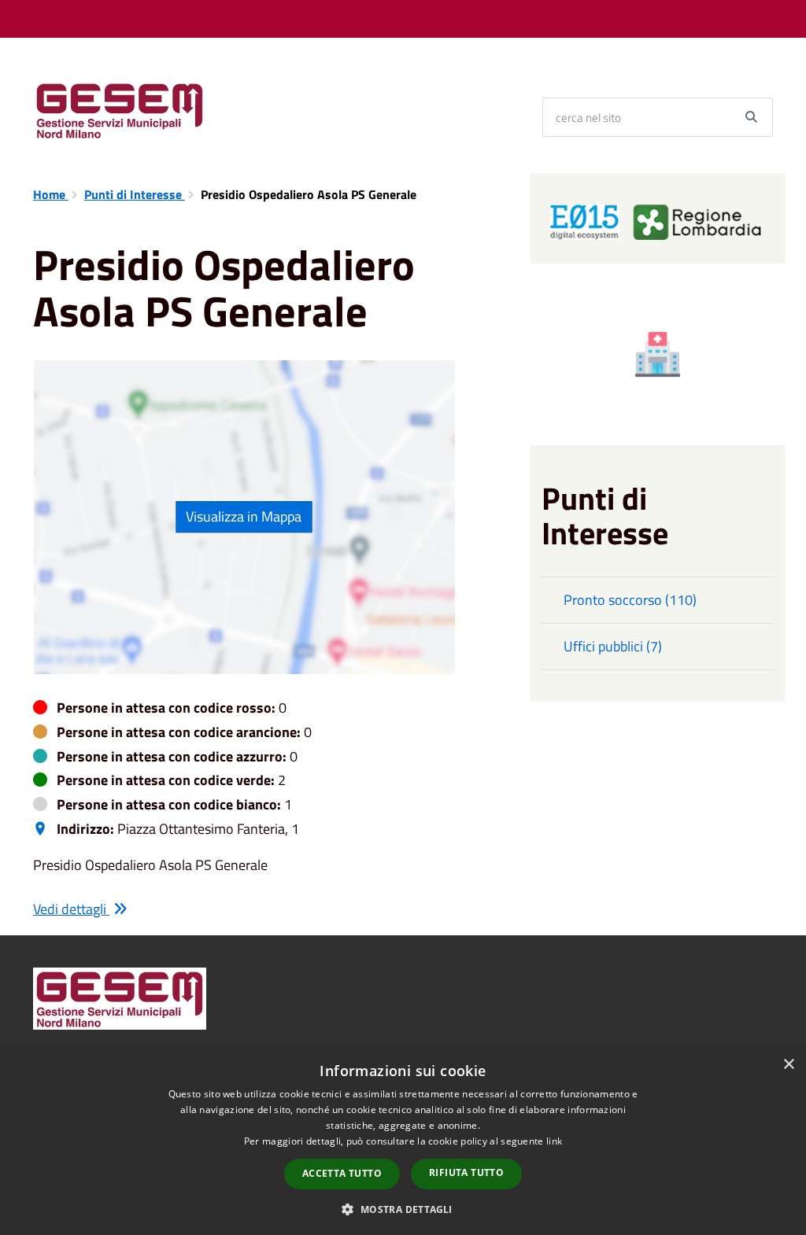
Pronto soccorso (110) (630, 599)
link (554, 1141)
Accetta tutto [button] (342, 1173)
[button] (402, 1208)
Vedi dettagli (71, 909)
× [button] (788, 1065)
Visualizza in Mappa (243, 516)
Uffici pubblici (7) (613, 646)
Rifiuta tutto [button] (466, 1172)
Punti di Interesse (134, 194)
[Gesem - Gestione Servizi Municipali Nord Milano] (119, 109)
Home (50, 194)
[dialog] (403, 1141)
